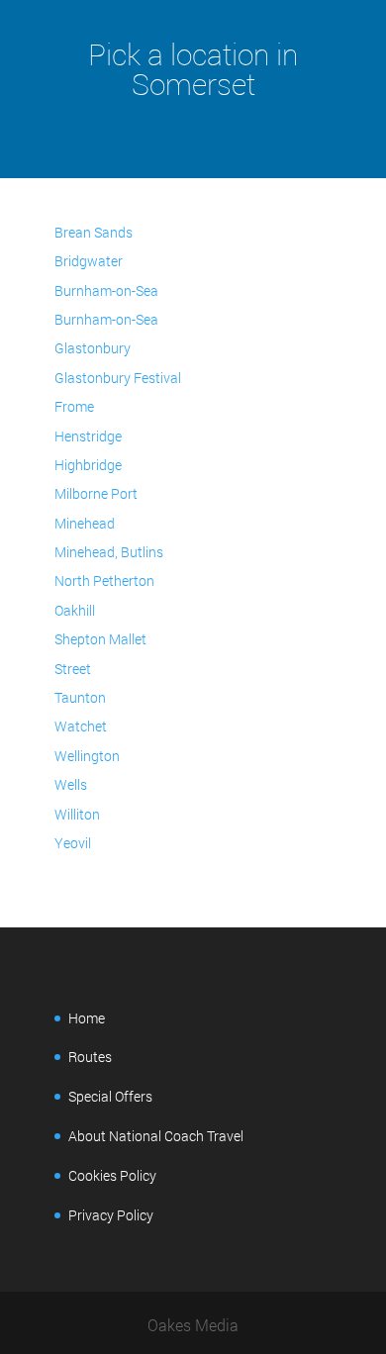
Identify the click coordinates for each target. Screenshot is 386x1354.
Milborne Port (96, 493)
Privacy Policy (110, 1215)
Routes (90, 1056)
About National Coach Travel (155, 1135)
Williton (77, 814)
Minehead (84, 523)
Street (72, 668)
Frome (74, 406)
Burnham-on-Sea (106, 290)
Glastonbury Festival (117, 377)
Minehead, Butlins (108, 551)
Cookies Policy (112, 1175)
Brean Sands (93, 232)
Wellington (87, 755)
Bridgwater (88, 260)
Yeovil (72, 842)
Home (86, 1018)
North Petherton (104, 580)
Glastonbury (92, 347)
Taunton (80, 697)
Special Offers (110, 1096)
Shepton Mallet (100, 638)
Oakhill (74, 610)
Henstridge (88, 436)
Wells (70, 784)
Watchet (80, 726)
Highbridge (88, 464)
